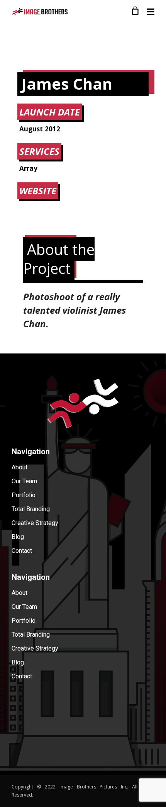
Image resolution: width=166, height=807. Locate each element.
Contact (22, 550)
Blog (18, 536)
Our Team (24, 481)
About (19, 467)
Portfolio (24, 495)
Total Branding (31, 509)
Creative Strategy (35, 523)
